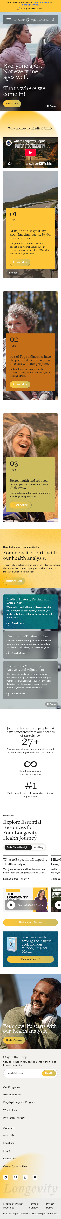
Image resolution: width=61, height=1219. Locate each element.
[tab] (18, 847)
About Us (8, 1135)
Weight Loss (10, 1110)
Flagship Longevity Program (19, 1102)
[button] (9, 19)
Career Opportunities (15, 1166)
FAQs (6, 1151)
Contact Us (9, 1158)
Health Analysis (12, 1094)
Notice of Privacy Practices (13, 1206)
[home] (31, 19)
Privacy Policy (50, 1206)
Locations (8, 1143)
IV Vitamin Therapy (14, 1118)
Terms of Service (34, 1206)
